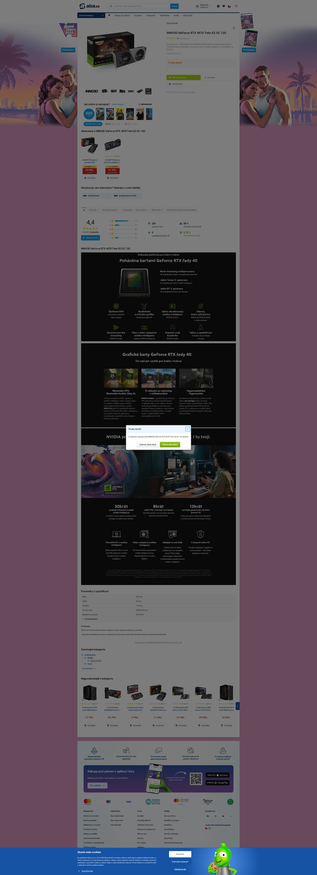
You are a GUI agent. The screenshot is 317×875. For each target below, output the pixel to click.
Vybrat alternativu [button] (170, 444)
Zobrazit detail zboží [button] (147, 444)
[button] (188, 429)
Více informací (87, 871)
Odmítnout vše (180, 869)
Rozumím (180, 854)
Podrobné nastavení (180, 862)
